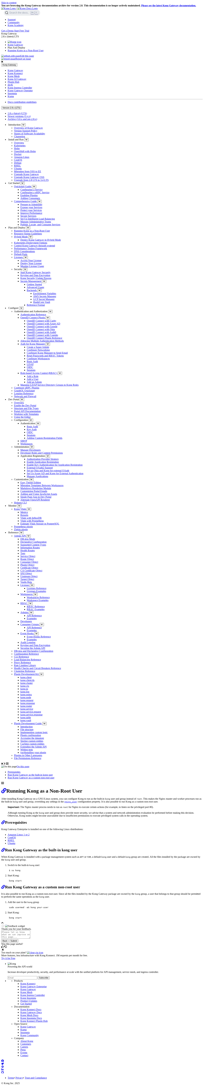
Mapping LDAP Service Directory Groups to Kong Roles (49, 385)
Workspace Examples (37, 600)
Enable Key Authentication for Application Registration (55, 464)
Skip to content (8, 2)
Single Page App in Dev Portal (35, 497)
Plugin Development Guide (28, 723)
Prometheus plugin (23, 526)
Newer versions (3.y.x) (19, 116)
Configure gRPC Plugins (26, 387)
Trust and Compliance (36, 1077)
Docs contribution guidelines (22, 102)
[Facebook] (2, 1061)
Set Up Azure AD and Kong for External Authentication (55, 473)
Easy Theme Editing (30, 482)
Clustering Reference (24, 671)
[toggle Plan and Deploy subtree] (28, 227)
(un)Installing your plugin (33, 752)
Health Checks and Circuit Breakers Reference (37, 668)
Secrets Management (31, 281)
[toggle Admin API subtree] (28, 536)
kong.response (27, 703)
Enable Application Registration (43, 462)
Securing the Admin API (32, 648)
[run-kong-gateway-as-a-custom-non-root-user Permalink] (3, 887)
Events (23, 1052)
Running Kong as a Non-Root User (26, 50)
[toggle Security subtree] (25, 269)
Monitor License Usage (32, 266)
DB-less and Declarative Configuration (33, 651)
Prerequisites (14, 772)
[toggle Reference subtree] (21, 532)
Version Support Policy (25, 130)
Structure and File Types (26, 408)
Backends (32, 290)
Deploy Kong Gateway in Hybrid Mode (40, 240)
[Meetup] (2, 1066)
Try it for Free (8, 958)
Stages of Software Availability (29, 133)
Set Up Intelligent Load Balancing (37, 218)
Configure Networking (38, 350)
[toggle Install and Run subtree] (26, 139)
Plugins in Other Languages (28, 755)
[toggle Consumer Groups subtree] (42, 624)
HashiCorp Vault (41, 302)
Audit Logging (27, 642)
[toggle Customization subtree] (31, 479)
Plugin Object (27, 565)
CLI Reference (21, 656)
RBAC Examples (35, 609)
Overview (19, 142)
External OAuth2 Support (40, 467)
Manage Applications (37, 476)
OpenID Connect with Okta (41, 329)
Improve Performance (31, 213)
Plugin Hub (13, 82)
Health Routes (27, 550)
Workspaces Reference (38, 597)
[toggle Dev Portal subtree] (22, 399)
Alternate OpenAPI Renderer (35, 499)
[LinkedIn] (2, 1069)
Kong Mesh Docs (29, 1015)
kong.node (25, 697)
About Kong (26, 1041)
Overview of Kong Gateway (28, 128)
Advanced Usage (35, 287)
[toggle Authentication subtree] (38, 423)
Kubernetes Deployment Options (30, 242)
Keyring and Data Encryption (35, 275)
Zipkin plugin (21, 529)
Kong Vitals (20, 509)
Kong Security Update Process (35, 278)
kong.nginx (26, 694)
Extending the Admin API (33, 746)
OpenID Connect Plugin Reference (44, 338)
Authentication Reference (33, 314)
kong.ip (24, 688)
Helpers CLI (20, 502)
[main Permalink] (3, 791)
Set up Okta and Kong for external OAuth (48, 470)
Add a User (32, 379)
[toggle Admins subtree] (31, 612)
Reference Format (36, 305)
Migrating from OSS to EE (27, 171)
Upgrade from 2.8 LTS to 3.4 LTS (31, 180)
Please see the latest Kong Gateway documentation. (168, 5)
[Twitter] (2, 1063)
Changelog (19, 136)
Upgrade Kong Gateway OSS (29, 177)
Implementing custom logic (34, 732)
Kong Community (29, 1035)
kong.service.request (30, 711)
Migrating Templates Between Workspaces (41, 485)
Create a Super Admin (38, 347)
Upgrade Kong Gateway (26, 174)
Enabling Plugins (29, 195)
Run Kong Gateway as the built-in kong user (30, 774)
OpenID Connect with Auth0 (41, 332)
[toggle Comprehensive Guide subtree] (39, 201)
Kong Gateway (15, 44)
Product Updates (28, 1001)
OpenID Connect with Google (42, 326)
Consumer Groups (30, 624)
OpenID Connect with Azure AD (43, 323)
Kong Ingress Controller (20, 87)
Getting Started (34, 284)
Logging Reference (23, 393)
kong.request (26, 700)
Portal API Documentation (27, 411)
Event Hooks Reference (39, 636)
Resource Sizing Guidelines (28, 233)
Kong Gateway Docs (31, 1012)
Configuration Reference (26, 654)
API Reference (34, 615)
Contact (24, 1055)
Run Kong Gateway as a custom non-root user (31, 777)
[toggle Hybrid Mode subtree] (30, 237)
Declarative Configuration (33, 542)
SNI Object (26, 573)
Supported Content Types (33, 544)
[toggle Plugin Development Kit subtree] (41, 674)
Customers (25, 1044)
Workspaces (26, 443)
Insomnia (12, 93)
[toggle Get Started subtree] (22, 183)
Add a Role (32, 376)
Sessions (31, 370)
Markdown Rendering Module (35, 488)
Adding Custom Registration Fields (44, 438)
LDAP (30, 364)
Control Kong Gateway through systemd (34, 245)
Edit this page (27, 56)
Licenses (18, 257)
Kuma (11, 96)
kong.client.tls (27, 680)
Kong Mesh (14, 76)
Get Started (26, 1003)
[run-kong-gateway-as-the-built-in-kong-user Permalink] (3, 850)
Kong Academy (16, 25)
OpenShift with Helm (25, 151)
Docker (18, 154)
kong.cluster (26, 683)
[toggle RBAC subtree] (30, 603)
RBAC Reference (36, 606)
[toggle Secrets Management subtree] (44, 281)
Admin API (20, 535)
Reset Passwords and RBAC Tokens (45, 355)
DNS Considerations (24, 251)
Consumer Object (29, 562)
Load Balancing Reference (27, 659)
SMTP (23, 441)
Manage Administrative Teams (35, 221)
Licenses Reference (36, 588)
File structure (26, 729)
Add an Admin (34, 382)
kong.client (26, 677)
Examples (32, 618)
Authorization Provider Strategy (43, 459)
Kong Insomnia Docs (31, 1018)
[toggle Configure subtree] (21, 308)
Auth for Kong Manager (33, 344)
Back (5, 941)
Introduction (26, 726)
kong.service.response (31, 714)
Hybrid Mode (21, 236)
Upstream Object (28, 576)
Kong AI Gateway (17, 79)
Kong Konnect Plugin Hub (34, 1021)
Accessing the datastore (32, 738)
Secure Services (28, 216)
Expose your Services (31, 207)
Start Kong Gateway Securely (35, 272)
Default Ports (20, 254)
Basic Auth (32, 361)
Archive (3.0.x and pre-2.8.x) (22, 119)
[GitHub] (2, 1072)
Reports (24, 515)
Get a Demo (7, 30)
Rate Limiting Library (25, 665)
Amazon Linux (21, 157)
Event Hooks (27, 633)
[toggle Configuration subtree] (31, 420)
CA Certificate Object (31, 570)
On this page (23, 766)
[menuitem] (105, 19)
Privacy (19, 1077)
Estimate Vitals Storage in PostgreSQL (39, 523)
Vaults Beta (26, 582)
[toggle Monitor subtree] (19, 506)
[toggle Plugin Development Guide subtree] (44, 723)
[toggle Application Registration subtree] (48, 456)
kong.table (25, 717)
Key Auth (32, 429)
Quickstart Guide (23, 186)
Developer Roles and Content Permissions (41, 453)
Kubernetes (20, 145)
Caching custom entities (32, 744)
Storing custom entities (31, 741)
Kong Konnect (15, 73)
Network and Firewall (25, 396)
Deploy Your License (31, 263)
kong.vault (25, 720)
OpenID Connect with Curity (41, 320)
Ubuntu (18, 168)
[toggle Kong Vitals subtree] (29, 509)
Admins (24, 612)
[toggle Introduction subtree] (23, 125)
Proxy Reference (22, 662)
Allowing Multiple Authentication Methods (42, 341)
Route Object (27, 559)
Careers (24, 1046)
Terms (11, 1077)
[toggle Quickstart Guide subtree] (34, 186)
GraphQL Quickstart (24, 390)
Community (14, 22)
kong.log (24, 691)
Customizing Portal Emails (33, 491)
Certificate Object (29, 567)
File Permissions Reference (27, 758)
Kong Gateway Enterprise (33, 986)
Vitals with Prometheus (32, 520)
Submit (14, 941)
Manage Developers (30, 450)
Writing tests (26, 749)
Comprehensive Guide (25, 201)
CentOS (18, 160)
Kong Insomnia (28, 998)
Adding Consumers (30, 198)
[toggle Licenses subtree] (25, 257)
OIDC (30, 367)
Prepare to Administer (31, 204)
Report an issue (23, 58)
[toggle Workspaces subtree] (35, 594)
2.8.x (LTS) (17, 113)
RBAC (24, 603)
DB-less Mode (27, 539)
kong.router (26, 706)
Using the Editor (22, 417)
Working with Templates (26, 414)
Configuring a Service (31, 189)
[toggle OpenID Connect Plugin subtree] (48, 317)
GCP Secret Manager (44, 299)
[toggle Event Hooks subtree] (36, 633)
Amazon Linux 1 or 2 (18, 834)
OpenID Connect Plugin (33, 317)
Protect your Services (31, 210)
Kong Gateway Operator (20, 90)
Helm (17, 148)
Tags (22, 553)
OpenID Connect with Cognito (42, 335)
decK (10, 84)
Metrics (24, 512)
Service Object (27, 556)
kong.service (26, 709)
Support (12, 19)
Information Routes (30, 547)
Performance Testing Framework (30, 248)
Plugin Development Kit (26, 674)
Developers (26, 621)
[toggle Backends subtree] (39, 290)
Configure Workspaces (38, 358)
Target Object (27, 579)
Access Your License (30, 260)
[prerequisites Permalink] (3, 822)
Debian (17, 162)
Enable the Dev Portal (25, 405)
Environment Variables (44, 293)
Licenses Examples (36, 591)
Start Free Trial (21, 30)
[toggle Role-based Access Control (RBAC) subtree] (60, 373)
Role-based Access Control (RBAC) (39, 373)
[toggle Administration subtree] (32, 447)
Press (23, 1049)
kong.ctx (24, 686)
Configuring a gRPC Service (34, 192)
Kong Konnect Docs (30, 1009)
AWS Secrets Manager (44, 296)
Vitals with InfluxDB (31, 518)
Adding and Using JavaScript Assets (38, 494)
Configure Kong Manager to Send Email (47, 352)
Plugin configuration (30, 735)
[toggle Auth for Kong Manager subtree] (48, 344)
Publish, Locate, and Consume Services (40, 224)
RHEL (17, 165)
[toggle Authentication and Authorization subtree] (50, 311)
